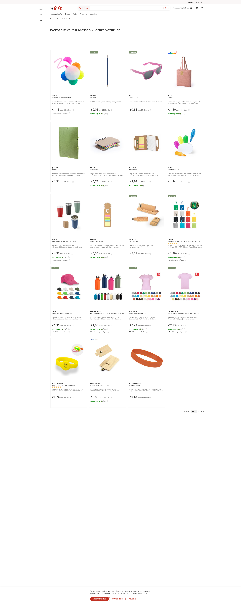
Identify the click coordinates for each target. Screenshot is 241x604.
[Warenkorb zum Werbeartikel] (202, 8)
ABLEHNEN (133, 599)
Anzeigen (187, 411)
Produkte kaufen (56, 14)
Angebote (83, 14)
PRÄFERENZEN (117, 599)
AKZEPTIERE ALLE (99, 599)
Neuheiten (93, 14)
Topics (75, 14)
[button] (199, 2)
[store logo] (56, 8)
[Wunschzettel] (197, 8)
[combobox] (124, 8)
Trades (67, 14)
